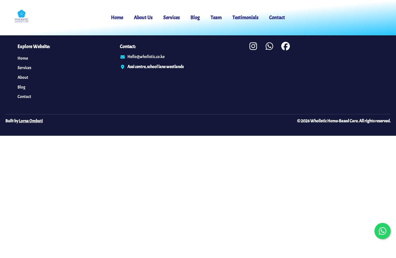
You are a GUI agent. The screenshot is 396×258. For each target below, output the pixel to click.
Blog (195, 17)
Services (171, 17)
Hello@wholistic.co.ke (146, 56)
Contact (277, 17)
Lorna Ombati (31, 121)
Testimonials (245, 17)
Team (216, 17)
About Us (143, 17)
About (23, 77)
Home (117, 17)
